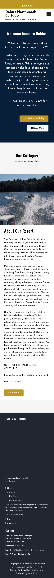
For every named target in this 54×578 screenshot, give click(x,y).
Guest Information (15, 515)
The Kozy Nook (16, 500)
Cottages (11, 493)
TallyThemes (36, 570)
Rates (9, 519)
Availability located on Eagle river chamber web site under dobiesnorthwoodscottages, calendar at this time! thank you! (26, 508)
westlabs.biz (10, 481)
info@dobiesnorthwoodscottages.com (28, 550)
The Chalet (13, 496)
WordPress (33, 573)
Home (9, 488)
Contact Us (12, 523)
